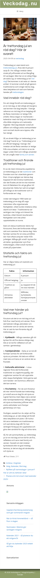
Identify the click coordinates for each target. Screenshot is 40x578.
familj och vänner (27, 154)
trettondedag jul (10, 68)
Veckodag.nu (20, 4)
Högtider (17, 463)
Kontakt (20, 575)
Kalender (15, 466)
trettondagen (18, 92)
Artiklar (9, 463)
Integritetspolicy (28, 572)
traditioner (27, 171)
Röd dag (22, 466)
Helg (8, 466)
